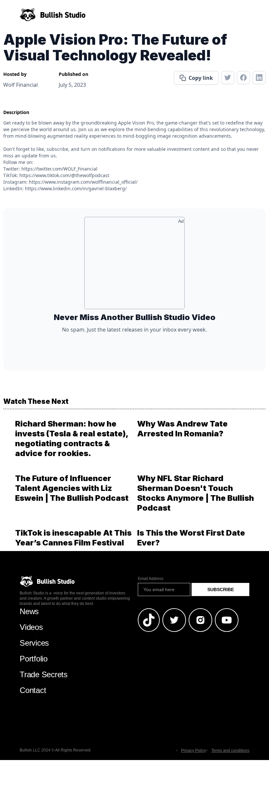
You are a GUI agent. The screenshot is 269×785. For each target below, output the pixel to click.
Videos (31, 627)
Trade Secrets (44, 674)
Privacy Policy (193, 750)
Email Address (150, 578)
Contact (33, 690)
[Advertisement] (134, 265)
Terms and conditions (230, 750)
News (29, 611)
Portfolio (34, 658)
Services (34, 642)
